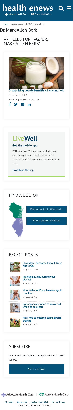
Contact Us (22, 402)
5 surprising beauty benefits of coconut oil (36, 90)
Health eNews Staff (40, 402)
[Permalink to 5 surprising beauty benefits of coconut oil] (36, 72)
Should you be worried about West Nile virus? (42, 264)
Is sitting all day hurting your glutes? (39, 278)
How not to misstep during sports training (42, 319)
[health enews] (28, 10)
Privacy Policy (58, 402)
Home (6, 24)
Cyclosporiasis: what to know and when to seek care (42, 306)
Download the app (23, 170)
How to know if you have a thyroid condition (42, 292)
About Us (9, 402)
